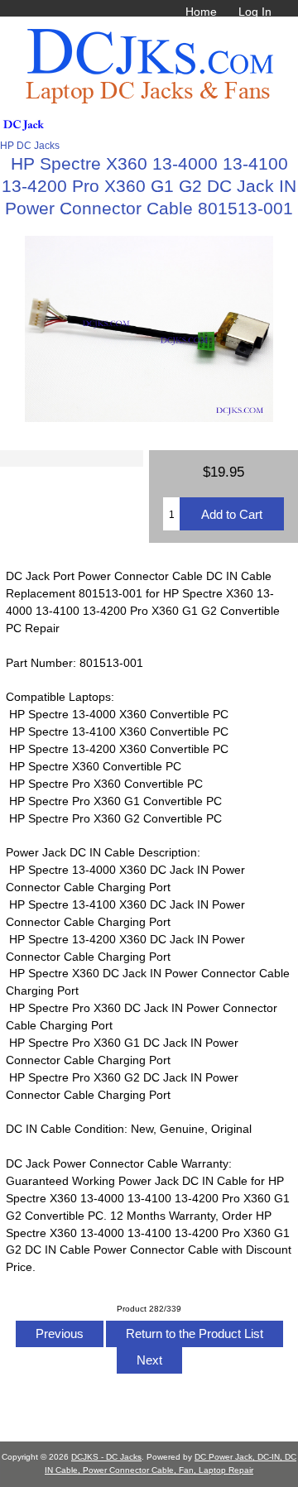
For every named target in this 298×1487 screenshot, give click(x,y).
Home (201, 11)
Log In (255, 11)
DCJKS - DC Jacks (106, 1456)
